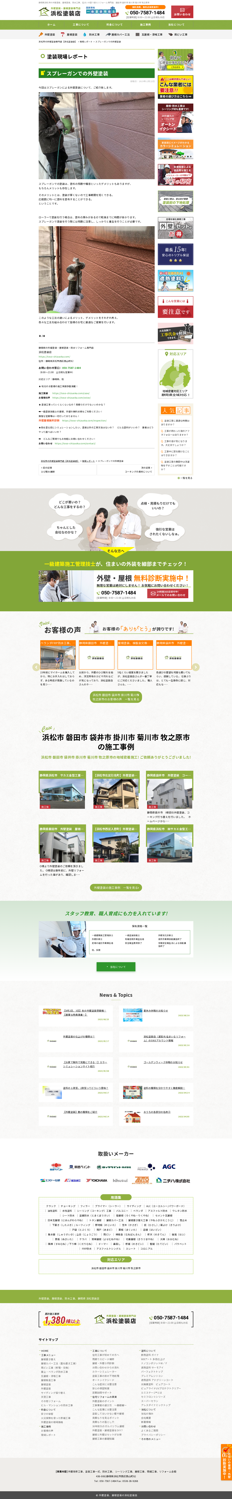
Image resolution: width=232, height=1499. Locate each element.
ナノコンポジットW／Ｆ (154, 1363)
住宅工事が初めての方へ (105, 1355)
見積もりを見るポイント (105, 1418)
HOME (45, 1351)
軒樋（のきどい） (135, 1244)
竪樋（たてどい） (160, 1244)
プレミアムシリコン (152, 1376)
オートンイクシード (103, 1380)
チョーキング (68, 1206)
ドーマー (103, 1244)
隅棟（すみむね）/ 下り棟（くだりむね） (71, 1244)
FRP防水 (87, 1248)
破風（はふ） (179, 1234)
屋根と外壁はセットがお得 (107, 1434)
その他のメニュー (151, 1439)
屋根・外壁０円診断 (103, 1363)
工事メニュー (48, 1355)
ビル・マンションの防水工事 (57, 1405)
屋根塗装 (72, 34)
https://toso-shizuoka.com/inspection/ (84, 420)
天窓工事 (46, 1397)
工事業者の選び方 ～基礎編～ (109, 1405)
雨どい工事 (180, 34)
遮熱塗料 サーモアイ (152, 1367)
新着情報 (146, 1422)
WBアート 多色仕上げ (153, 1359)
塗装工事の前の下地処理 (105, 1376)
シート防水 (68, 1215)
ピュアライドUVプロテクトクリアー (161, 1388)
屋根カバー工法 (121, 34)
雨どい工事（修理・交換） (55, 1367)
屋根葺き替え (48, 1359)
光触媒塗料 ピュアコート (155, 1384)
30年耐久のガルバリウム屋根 (108, 1426)
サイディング (134, 1206)
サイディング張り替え (53, 1393)
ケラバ (83, 1239)
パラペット (180, 1244)
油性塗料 (52, 1210)
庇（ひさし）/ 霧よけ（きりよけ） (163, 1225)
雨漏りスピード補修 (103, 1359)
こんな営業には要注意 (104, 1409)
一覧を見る (186, 478)
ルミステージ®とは (151, 1392)
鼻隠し (117, 1244)
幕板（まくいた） (128, 1229)
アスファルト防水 (157, 1210)
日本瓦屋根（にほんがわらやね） (66, 1220)
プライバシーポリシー (153, 1434)
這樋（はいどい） (153, 1229)
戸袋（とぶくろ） (82, 1229)
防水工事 (94, 34)
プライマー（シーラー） (108, 1206)
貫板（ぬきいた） (64, 1239)
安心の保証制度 (101, 1388)
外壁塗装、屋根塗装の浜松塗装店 (118, 1495)
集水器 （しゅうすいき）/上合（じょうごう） (73, 1234)
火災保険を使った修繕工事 (55, 1418)
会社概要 (146, 1418)
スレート (131, 1248)
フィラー (85, 1206)
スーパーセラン (149, 1401)
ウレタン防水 (179, 1210)
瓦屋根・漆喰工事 (152, 34)
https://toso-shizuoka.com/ (54, 356)
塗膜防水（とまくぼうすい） (95, 1215)
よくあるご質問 (149, 1430)
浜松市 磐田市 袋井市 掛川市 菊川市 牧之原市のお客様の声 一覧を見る (116, 697)
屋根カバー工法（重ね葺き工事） (59, 1363)
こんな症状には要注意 (104, 1384)
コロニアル (146, 1248)
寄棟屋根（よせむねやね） (106, 1239)
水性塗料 (67, 1210)
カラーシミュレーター (104, 1371)
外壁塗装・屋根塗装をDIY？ (107, 1430)
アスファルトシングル (108, 1248)
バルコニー (122, 1210)
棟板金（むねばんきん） (129, 1234)
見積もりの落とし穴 (103, 1422)
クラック (51, 1206)
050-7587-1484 (147, 12)
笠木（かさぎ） (130, 1225)
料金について (48, 1409)
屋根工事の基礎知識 (103, 1438)
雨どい (107, 1234)
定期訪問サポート (102, 1392)
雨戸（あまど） (105, 1229)
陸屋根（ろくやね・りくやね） (133, 1215)
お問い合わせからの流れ (105, 1367)
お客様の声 (47, 1430)
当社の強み (147, 1413)
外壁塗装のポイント (103, 1401)
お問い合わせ (148, 1426)
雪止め (183, 1220)
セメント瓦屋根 (164, 1215)
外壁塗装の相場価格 (52, 1422)
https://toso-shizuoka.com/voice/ (71, 397)
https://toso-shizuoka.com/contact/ (75, 443)
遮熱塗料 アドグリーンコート (157, 1380)
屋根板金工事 (48, 1380)
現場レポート (48, 1435)
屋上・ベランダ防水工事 (54, 1372)
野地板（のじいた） (106, 1225)
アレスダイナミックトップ (155, 1405)
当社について (118, 967)
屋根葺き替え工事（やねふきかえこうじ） (151, 1220)
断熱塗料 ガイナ (150, 1355)
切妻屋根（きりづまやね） (140, 1239)
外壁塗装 (50, 34)
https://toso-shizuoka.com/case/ (71, 393)
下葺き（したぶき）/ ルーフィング (71, 1225)
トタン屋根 (95, 1220)
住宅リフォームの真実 (104, 1397)
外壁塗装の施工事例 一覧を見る (116, 887)
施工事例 (46, 1426)
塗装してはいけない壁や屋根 (108, 1413)
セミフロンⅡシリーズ (153, 1396)
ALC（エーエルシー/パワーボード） (166, 1206)
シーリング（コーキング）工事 (94, 1210)
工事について (99, 1351)
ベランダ (138, 1210)
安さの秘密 (47, 1414)
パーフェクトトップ (152, 1371)
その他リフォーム (51, 1401)
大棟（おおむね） (170, 1239)
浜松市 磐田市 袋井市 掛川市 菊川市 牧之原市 (116, 1268)
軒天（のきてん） (157, 1234)
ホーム (51, 24)
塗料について (148, 1351)
